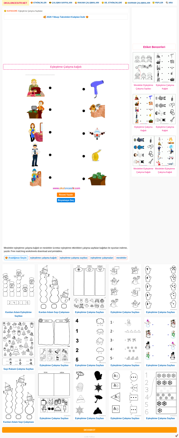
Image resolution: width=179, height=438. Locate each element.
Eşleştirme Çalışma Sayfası (54, 365)
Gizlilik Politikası (89, 437)
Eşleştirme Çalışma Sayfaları (30, 11)
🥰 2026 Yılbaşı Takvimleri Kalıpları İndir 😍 (66, 17)
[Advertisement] (66, 41)
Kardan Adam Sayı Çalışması (18, 422)
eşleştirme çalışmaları (101, 258)
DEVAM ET (89, 430)
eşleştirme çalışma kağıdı (43, 258)
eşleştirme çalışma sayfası (73, 258)
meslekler (121, 258)
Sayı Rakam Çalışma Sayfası (18, 369)
